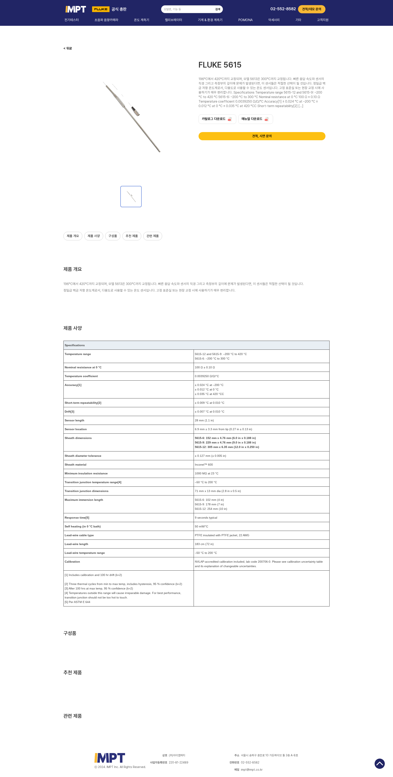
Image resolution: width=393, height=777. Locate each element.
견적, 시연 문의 (262, 136)
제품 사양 (94, 236)
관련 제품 (153, 236)
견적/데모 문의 (311, 9)
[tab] (131, 196)
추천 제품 (132, 236)
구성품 (112, 236)
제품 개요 (73, 236)
